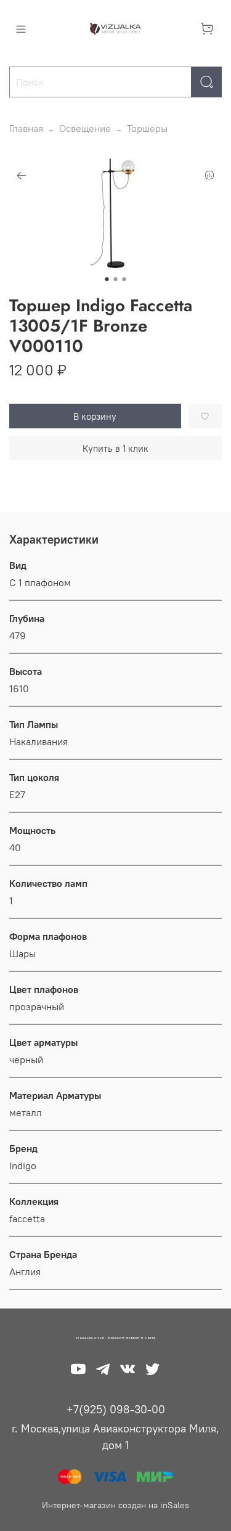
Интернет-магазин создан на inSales (115, 1505)
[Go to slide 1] (107, 279)
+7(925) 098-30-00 (116, 1409)
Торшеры (147, 128)
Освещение (85, 128)
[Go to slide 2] (116, 279)
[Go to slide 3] (124, 279)
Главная (26, 128)
